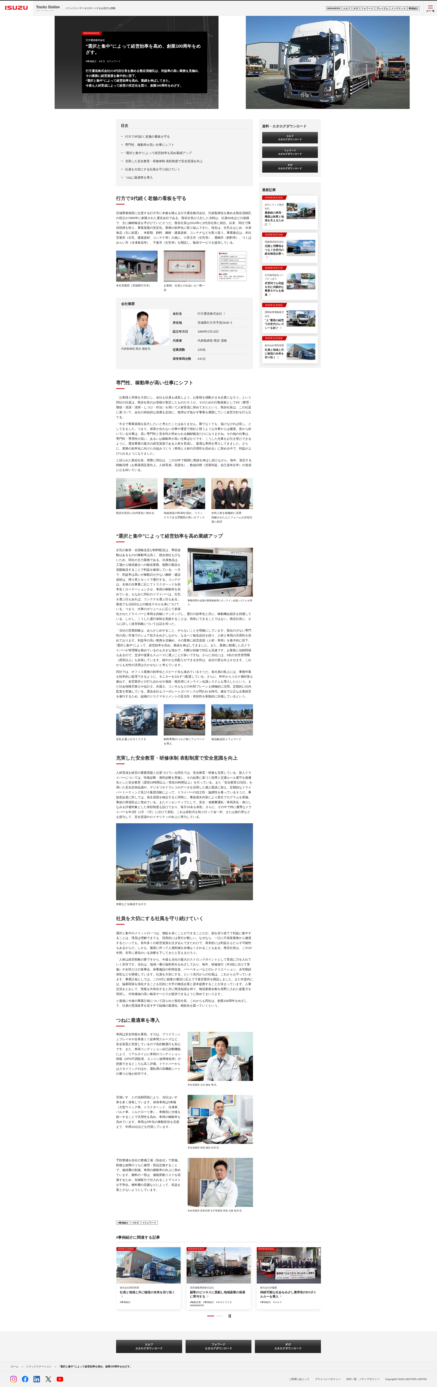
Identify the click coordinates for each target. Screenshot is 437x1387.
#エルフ (153, 1298)
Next (119, 1280)
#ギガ (102, 61)
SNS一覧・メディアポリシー (363, 1379)
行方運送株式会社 (210, 313)
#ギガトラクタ (232, 1302)
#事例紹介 (91, 61)
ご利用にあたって (299, 1379)
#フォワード (114, 61)
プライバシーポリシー (328, 1379)
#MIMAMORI (140, 1298)
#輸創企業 (195, 1302)
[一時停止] (230, 1316)
